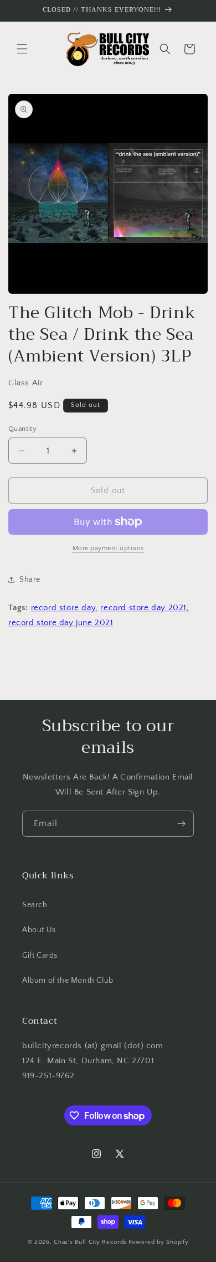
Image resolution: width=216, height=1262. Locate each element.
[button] (22, 49)
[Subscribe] (181, 824)
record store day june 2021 (61, 622)
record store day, (64, 607)
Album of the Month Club (68, 980)
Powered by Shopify (158, 1242)
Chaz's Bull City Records (90, 1242)
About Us (39, 930)
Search (35, 905)
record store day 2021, (144, 607)
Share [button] (29, 579)
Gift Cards (40, 955)
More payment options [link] (108, 548)
